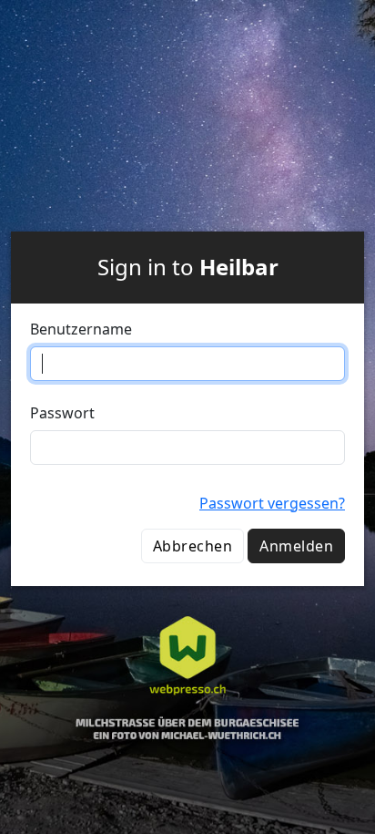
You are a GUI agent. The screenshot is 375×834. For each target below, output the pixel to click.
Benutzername (81, 329)
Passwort (62, 413)
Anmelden (296, 546)
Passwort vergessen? (272, 503)
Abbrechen (192, 546)
